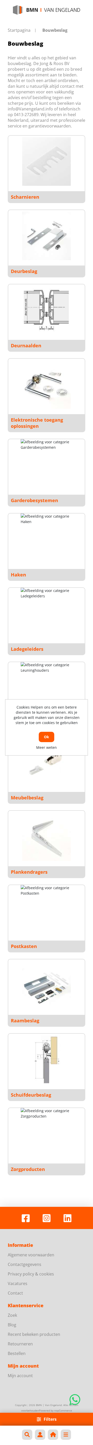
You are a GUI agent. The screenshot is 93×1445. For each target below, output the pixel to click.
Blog (12, 1325)
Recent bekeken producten (34, 1334)
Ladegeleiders (27, 649)
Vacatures (17, 1283)
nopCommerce (63, 1410)
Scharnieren (25, 197)
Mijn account (20, 1375)
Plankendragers (29, 872)
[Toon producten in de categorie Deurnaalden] (46, 310)
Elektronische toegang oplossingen (37, 423)
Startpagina (19, 30)
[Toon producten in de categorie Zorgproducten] (46, 1134)
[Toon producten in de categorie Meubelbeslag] (46, 762)
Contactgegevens (24, 1264)
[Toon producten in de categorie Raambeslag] (46, 985)
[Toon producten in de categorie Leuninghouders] (46, 688)
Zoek (12, 1315)
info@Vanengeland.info (30, 109)
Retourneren (20, 1344)
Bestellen (17, 1353)
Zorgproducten (28, 1169)
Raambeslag (25, 1020)
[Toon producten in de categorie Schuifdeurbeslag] (46, 1059)
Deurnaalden (26, 345)
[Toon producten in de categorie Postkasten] (46, 911)
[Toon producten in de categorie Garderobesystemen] (46, 465)
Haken (18, 575)
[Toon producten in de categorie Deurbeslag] (46, 236)
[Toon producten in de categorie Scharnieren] (46, 161)
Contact (15, 1293)
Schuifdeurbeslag (31, 1095)
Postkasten (24, 946)
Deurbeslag (24, 271)
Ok (46, 736)
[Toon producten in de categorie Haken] (46, 539)
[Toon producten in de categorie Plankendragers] (46, 836)
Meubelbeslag (27, 797)
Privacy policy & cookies (31, 1274)
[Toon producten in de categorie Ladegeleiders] (46, 613)
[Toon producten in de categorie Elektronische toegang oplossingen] (46, 384)
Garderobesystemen (34, 500)
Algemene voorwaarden (31, 1255)
